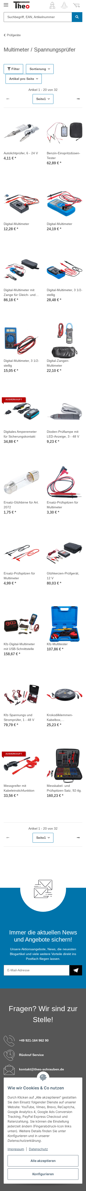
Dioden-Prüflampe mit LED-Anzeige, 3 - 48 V (63, 434)
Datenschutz (38, 1149)
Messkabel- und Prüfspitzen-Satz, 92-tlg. (64, 788)
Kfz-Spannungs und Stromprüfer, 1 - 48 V (19, 717)
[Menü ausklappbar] (6, 3)
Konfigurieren (43, 1174)
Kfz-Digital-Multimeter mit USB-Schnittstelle (19, 646)
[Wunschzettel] (64, 5)
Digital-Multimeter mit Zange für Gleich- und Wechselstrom (20, 292)
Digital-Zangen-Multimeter (58, 363)
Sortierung (38, 69)
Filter (15, 69)
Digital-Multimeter (16, 224)
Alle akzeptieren (43, 1161)
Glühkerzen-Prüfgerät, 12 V (63, 575)
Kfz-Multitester (57, 644)
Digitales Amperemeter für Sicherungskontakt (20, 434)
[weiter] (78, 99)
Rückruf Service (31, 1055)
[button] (52, 5)
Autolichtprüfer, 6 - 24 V (21, 153)
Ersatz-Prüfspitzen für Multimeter (62, 505)
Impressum (16, 1149)
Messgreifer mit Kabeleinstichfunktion (19, 788)
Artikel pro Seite (21, 79)
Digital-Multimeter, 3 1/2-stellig (64, 292)
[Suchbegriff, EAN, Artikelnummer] (77, 17)
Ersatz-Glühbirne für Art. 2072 (21, 505)
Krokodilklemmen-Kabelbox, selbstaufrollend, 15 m (63, 717)
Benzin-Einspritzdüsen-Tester (63, 155)
